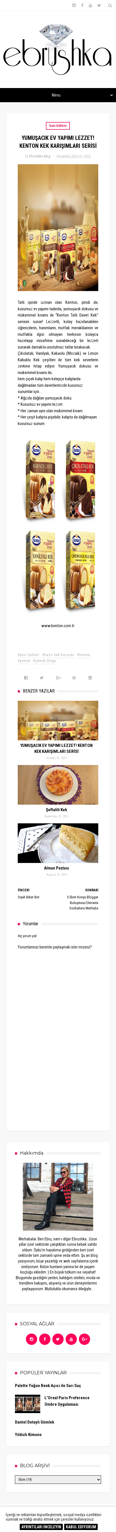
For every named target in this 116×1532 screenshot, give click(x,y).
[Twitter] (58, 1339)
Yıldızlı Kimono (28, 1434)
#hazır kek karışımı (58, 655)
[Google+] (84, 1339)
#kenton (83, 655)
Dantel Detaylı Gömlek (34, 1422)
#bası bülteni (28, 655)
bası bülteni (57, 126)
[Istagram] (31, 1339)
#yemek (24, 661)
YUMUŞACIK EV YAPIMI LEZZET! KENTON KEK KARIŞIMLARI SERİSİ (56, 748)
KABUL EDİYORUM (81, 1527)
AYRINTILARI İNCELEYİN (41, 1527)
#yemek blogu (44, 661)
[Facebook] (45, 1339)
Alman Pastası (56, 868)
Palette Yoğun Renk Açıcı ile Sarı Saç (48, 1385)
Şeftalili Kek (56, 809)
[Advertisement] (60, 1079)
